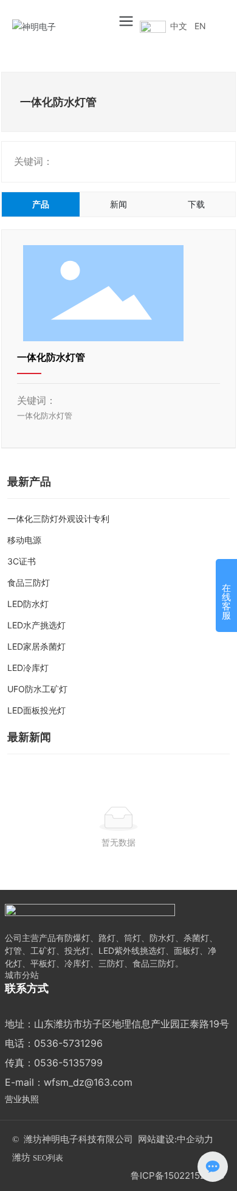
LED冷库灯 (28, 667)
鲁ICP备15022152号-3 (178, 1175)
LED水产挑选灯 (36, 625)
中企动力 (195, 1139)
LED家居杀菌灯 (36, 646)
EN (200, 26)
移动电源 (24, 540)
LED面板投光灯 (36, 710)
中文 (178, 26)
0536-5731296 (68, 1043)
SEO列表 (48, 1157)
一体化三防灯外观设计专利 (58, 518)
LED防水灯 (28, 604)
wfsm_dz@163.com (88, 1082)
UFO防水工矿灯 (37, 689)
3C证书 (21, 561)
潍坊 (21, 1157)
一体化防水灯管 (51, 357)
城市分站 (22, 975)
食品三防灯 (28, 582)
